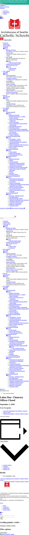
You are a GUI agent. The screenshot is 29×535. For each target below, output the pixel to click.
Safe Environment (10, 89)
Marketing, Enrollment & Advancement (19, 200)
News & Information (6, 96)
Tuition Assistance (10, 84)
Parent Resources (13, 133)
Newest (8, 525)
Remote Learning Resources (16, 146)
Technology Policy (13, 205)
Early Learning (13, 147)
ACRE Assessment (14, 122)
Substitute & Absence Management (17, 167)
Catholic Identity (10, 112)
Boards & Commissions (15, 204)
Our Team (8, 57)
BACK (6, 48)
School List (12, 69)
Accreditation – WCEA (15, 139)
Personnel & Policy (11, 156)
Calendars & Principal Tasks (16, 201)
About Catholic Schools (7, 46)
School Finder (12, 68)
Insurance (11, 173)
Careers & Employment (6, 43)
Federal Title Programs (14, 153)
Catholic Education (11, 75)
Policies (11, 160)
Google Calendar (7, 465)
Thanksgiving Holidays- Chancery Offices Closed (15, 413)
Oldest (13, 525)
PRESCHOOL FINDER (17, 208)
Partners (5, 13)
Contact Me (3, 5)
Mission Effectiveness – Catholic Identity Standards (17, 117)
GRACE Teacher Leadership (16, 187)
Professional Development (12, 176)
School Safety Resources (15, 188)
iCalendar (5, 466)
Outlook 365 (6, 468)
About (4, 505)
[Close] (15, 216)
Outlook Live (6, 469)
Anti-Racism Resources (15, 140)
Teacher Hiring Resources (15, 166)
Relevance (3, 525)
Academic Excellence (11, 78)
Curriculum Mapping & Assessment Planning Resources (18, 142)
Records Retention (13, 174)
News (7, 99)
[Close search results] (1, 518)
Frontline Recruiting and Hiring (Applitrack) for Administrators (17, 164)
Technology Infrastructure (15, 203)
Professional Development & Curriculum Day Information (16, 179)
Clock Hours (12, 181)
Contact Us (6, 11)
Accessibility (9, 81)
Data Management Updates (16, 198)
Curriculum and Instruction (12, 136)
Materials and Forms (14, 159)
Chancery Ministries (14, 135)
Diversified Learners (14, 128)
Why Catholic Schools (6, 72)
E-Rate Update (13, 152)
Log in (1, 503)
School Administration (11, 193)
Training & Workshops (14, 183)
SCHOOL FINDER (5, 208)
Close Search (4, 532)
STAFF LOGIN (2, 6)
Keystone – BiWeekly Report (16, 195)
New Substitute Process (18, 348)
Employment (6, 12)
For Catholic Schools (6, 108)
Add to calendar (4, 441)
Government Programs (11, 149)
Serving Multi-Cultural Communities (18, 129)
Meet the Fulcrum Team (15, 62)
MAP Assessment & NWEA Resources (18, 144)
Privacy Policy (6, 510)
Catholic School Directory (12, 64)
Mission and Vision (11, 50)
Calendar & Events (10, 103)
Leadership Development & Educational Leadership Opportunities (19, 185)
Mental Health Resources (15, 126)
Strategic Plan (9, 52)
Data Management (13, 197)
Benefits (11, 171)
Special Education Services (16, 154)
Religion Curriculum (14, 115)
